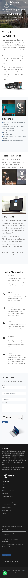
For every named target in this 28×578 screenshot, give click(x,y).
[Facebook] (3, 561)
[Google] (18, 561)
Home (4, 20)
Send (5, 422)
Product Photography (8, 501)
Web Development (7, 510)
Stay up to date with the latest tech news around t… (13, 544)
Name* (3, 385)
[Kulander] (14, 3)
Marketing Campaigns (8, 496)
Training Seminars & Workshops (10, 504)
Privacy (16, 572)
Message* (4, 402)
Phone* (3, 391)
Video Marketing (7, 507)
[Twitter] (15, 561)
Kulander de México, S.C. (16, 570)
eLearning (5, 493)
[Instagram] (5, 561)
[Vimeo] (13, 561)
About (4, 513)
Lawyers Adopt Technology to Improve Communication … (10, 533)
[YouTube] (8, 561)
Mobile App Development (9, 499)
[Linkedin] (10, 561)
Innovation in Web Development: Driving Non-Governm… (12, 527)
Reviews (5, 516)
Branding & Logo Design (8, 490)
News (4, 484)
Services (9, 20)
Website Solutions (16, 20)
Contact (5, 519)
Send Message (6, 555)
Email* (3, 396)
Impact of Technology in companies (10, 539)
